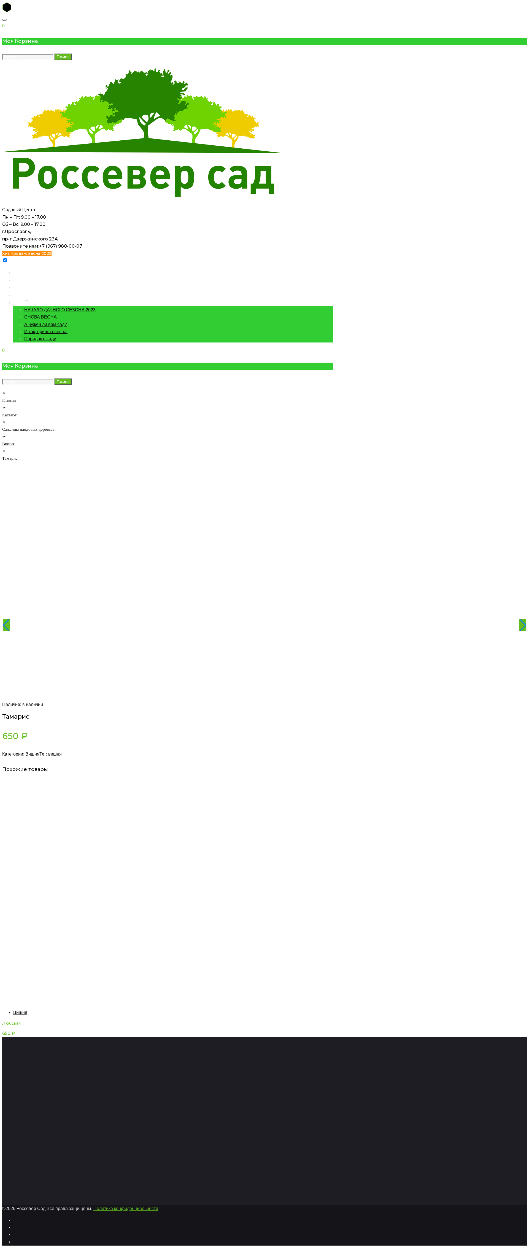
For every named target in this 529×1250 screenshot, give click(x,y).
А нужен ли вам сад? (45, 324)
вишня (55, 754)
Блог (18, 302)
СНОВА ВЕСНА (40, 317)
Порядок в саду (40, 338)
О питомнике (26, 295)
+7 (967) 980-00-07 (60, 246)
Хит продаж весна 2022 (27, 253)
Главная (21, 272)
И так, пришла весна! (46, 331)
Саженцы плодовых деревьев (28, 429)
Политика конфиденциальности (125, 1208)
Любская (11, 1023)
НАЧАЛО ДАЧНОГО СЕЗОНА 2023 (60, 309)
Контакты (22, 287)
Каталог (21, 280)
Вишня (8, 444)
